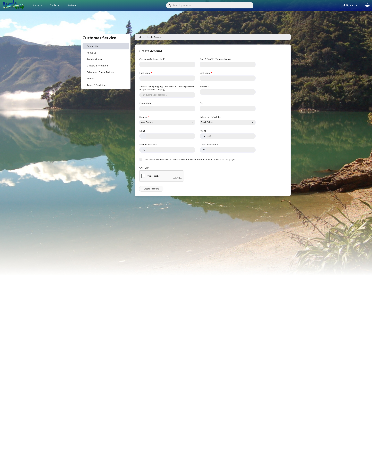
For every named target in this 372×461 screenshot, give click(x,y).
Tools (53, 5)
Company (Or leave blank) (152, 59)
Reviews (71, 5)
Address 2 (204, 86)
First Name (144, 73)
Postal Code (145, 103)
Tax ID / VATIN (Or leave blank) (215, 59)
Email (142, 131)
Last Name (205, 73)
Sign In (349, 5)
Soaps (35, 5)
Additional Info (94, 59)
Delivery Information (97, 65)
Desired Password (148, 144)
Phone (203, 131)
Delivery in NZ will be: (210, 117)
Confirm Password (209, 144)
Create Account (151, 188)
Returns (91, 78)
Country (143, 117)
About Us (91, 52)
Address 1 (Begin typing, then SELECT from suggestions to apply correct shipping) (166, 88)
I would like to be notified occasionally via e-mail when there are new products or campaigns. (189, 159)
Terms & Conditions (97, 85)
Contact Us (92, 46)
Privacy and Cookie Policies (100, 72)
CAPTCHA (144, 168)
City (201, 103)
